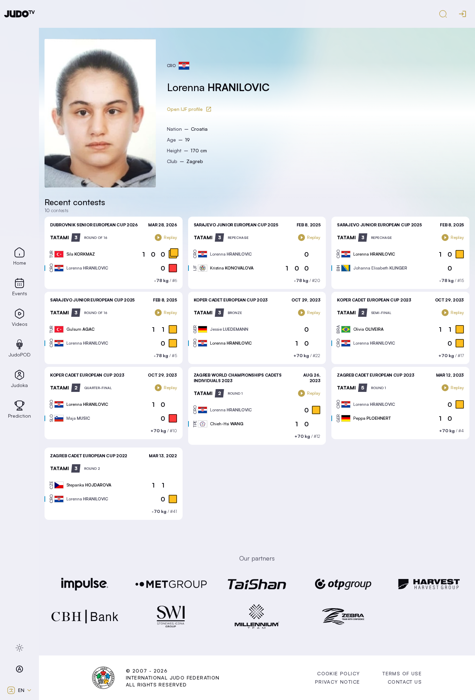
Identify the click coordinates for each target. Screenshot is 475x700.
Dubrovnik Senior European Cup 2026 (94, 224)
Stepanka (88, 485)
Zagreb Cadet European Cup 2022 (88, 455)
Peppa (372, 418)
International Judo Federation (173, 678)
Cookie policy (338, 673)
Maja (78, 418)
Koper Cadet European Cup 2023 (231, 300)
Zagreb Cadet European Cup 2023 (375, 375)
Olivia (368, 329)
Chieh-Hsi (226, 423)
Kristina (231, 268)
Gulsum (80, 329)
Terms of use (402, 673)
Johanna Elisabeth (380, 268)
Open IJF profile (185, 109)
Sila (80, 254)
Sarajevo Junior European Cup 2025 (236, 224)
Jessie (229, 329)
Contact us (405, 682)
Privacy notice (337, 682)
